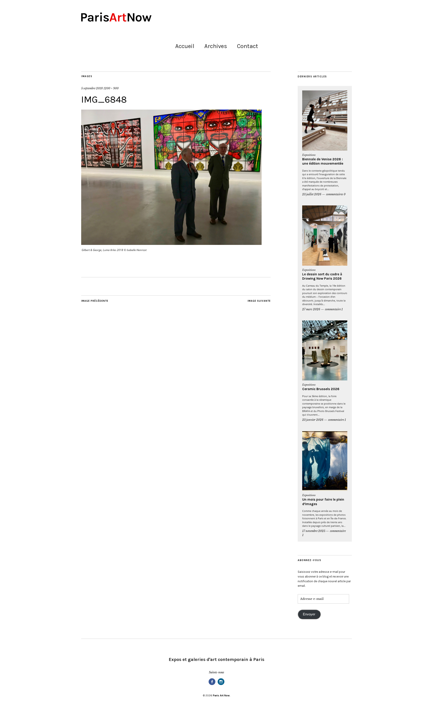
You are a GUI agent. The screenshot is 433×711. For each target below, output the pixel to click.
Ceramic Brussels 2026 (320, 389)
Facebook (212, 684)
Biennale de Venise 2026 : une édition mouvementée (322, 161)
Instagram (221, 684)
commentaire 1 (334, 309)
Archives (215, 46)
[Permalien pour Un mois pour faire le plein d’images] (324, 461)
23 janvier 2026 (312, 419)
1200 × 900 (111, 88)
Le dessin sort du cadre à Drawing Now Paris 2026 (322, 276)
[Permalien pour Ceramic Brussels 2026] (324, 350)
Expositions (309, 154)
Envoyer (309, 614)
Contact (247, 46)
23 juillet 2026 (311, 194)
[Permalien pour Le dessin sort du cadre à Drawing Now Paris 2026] (324, 235)
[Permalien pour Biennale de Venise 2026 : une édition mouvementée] (324, 120)
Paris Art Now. (221, 695)
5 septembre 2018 (92, 88)
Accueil (184, 46)
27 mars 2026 (311, 309)
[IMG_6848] (171, 243)
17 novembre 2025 (313, 531)
